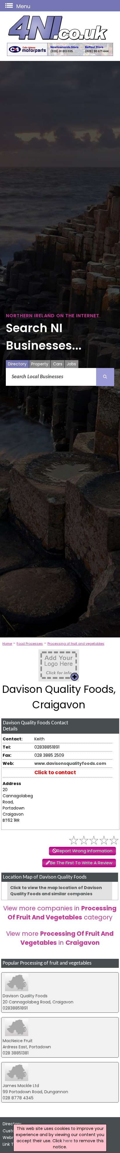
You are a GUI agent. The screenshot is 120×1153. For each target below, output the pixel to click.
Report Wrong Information (84, 851)
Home (7, 643)
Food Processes (30, 643)
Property (39, 364)
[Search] (105, 377)
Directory (17, 364)
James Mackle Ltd (21, 1086)
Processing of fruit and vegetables (75, 643)
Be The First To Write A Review (81, 863)
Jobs (71, 364)
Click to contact (55, 772)
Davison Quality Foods (25, 996)
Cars (57, 364)
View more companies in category (60, 912)
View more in (60, 938)
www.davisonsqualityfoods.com (70, 763)
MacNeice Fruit (18, 1041)
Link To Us (12, 1144)
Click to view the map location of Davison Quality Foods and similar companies (56, 891)
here (68, 1141)
